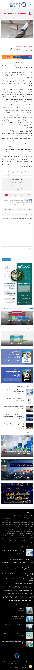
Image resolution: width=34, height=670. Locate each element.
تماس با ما (10, 667)
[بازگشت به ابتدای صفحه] (1, 668)
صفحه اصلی (24, 667)
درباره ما (16, 667)
